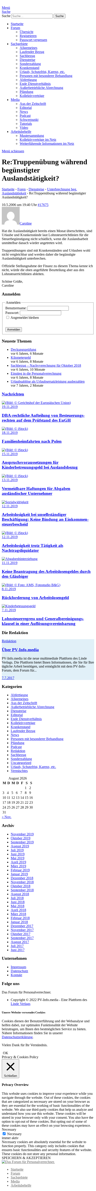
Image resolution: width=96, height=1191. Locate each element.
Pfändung (26, 92)
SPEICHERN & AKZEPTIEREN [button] (26, 1158)
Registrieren (28, 36)
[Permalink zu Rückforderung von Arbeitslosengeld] (31, 585)
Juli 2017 (17, 946)
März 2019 (18, 866)
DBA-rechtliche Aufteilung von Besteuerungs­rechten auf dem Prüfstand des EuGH (43, 418)
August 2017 (20, 942)
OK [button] (5, 1053)
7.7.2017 (8, 678)
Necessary (14, 1134)
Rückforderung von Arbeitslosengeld (35, 597)
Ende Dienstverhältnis (35, 84)
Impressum (18, 967)
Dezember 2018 (22, 878)
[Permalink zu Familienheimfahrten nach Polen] (15, 429)
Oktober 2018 (20, 886)
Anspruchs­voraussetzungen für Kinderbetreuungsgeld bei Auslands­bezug (40, 465)
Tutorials (26, 123)
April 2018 (18, 910)
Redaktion (9, 641)
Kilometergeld (21, 357)
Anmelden (13, 329)
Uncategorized (21, 763)
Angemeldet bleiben (24, 317)
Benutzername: (16, 308)
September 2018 (22, 890)
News (24, 112)
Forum (15, 28)
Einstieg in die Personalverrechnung (36, 373)
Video (24, 127)
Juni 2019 (18, 854)
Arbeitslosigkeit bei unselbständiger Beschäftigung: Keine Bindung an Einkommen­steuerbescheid (45, 519)
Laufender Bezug (32, 52)
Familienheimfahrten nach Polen (32, 441)
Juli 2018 (17, 898)
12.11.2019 (10, 506)
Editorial (26, 108)
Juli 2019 (17, 850)
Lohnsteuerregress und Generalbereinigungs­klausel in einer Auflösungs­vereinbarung (43, 621)
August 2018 (20, 894)
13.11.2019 (10, 480)
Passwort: (12, 313)
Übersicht (26, 32)
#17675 (43, 205)
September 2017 (22, 938)
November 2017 (22, 930)
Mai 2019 (17, 858)
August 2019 (20, 846)
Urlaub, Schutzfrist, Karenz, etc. (42, 72)
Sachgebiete (19, 44)
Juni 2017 (18, 950)
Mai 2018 (17, 906)
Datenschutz (19, 971)
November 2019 (22, 834)
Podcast (25, 116)
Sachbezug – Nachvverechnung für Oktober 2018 (46, 365)
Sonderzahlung (30, 64)
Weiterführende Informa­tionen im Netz (47, 143)
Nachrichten (13, 394)
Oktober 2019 (20, 838)
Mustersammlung (32, 135)
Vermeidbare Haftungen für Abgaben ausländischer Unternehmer (36, 491)
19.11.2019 (10, 407)
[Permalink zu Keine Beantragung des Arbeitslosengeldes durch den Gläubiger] (20, 559)
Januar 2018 (19, 922)
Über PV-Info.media (20, 649)
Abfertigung (28, 80)
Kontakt (16, 975)
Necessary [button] (9, 1129)
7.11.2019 (9, 610)
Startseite (17, 24)
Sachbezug (27, 56)
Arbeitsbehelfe (21, 131)
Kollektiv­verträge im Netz (38, 139)
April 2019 (18, 862)
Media (15, 100)
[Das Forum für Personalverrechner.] (28, 1162)
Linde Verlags (20, 1004)
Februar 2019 (20, 870)
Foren (21, 189)
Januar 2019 (19, 874)
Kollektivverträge (32, 96)
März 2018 (18, 914)
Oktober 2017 (20, 934)
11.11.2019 (9, 563)
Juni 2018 (18, 902)
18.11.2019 (10, 433)
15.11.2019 (10, 454)
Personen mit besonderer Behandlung (46, 76)
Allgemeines (28, 48)
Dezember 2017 (22, 926)
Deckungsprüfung (23, 349)
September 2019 (22, 842)
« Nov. (6, 817)
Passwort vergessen (33, 40)
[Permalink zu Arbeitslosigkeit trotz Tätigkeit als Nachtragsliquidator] (15, 533)
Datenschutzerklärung (17, 1037)
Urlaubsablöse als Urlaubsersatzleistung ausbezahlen (48, 381)
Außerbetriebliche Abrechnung (41, 88)
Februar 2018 (20, 918)
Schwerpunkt (29, 119)
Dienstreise (27, 60)
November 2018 (22, 882)
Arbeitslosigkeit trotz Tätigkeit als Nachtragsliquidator (32, 548)
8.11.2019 (9, 589)
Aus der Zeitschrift (33, 104)
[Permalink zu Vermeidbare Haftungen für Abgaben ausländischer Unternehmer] (15, 476)
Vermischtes (19, 771)
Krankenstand (29, 68)
